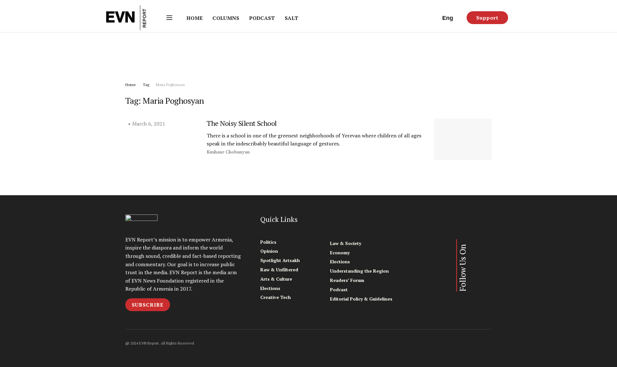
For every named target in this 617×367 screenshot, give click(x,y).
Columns (225, 18)
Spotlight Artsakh (280, 260)
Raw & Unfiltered (279, 270)
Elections (270, 288)
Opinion (269, 251)
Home (194, 18)
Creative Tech (275, 297)
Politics (268, 242)
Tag (146, 84)
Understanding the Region (359, 271)
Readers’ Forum (347, 280)
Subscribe (148, 304)
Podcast (262, 18)
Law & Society (345, 243)
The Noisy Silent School (242, 123)
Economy (340, 252)
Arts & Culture (276, 279)
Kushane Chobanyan (228, 152)
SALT (291, 18)
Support (487, 17)
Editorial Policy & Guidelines (361, 299)
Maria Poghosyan (170, 84)
